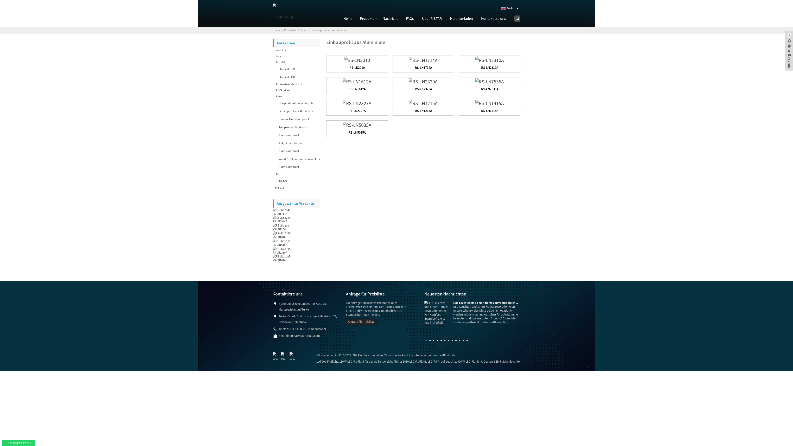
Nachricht (390, 18)
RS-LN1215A (423, 111)
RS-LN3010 (357, 67)
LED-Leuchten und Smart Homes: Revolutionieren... (485, 303)
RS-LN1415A (489, 111)
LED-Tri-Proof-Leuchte (441, 361)
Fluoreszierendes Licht (288, 84)
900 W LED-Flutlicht (469, 361)
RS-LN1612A (357, 89)
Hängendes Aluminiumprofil (296, 103)
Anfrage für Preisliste (361, 322)
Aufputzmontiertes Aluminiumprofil (290, 147)
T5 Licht (279, 188)
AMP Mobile (447, 355)
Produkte (367, 18)
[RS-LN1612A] (357, 81)
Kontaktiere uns (493, 18)
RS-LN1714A (280, 214)
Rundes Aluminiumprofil (294, 119)
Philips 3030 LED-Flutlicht (409, 361)
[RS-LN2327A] (357, 103)
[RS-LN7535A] (489, 81)
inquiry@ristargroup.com (303, 336)
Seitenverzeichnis (426, 355)
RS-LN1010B (280, 260)
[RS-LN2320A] (423, 81)
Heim (347, 18)
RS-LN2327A (357, 111)
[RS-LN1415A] (489, 103)
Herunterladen (461, 18)
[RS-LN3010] (357, 59)
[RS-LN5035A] (357, 124)
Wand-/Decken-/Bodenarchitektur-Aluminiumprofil (297, 163)
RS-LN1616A (280, 245)
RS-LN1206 (279, 229)
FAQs (410, 18)
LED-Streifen (282, 90)
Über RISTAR (432, 18)
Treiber (283, 181)
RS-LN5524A (280, 221)
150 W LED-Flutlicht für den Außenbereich (365, 361)
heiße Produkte (403, 355)
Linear (303, 30)
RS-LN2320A (423, 89)
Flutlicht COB (287, 69)
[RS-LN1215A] (423, 103)
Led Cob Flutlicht (327, 361)
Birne (278, 56)
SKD (277, 174)
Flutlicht (280, 62)
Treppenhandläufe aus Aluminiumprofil (292, 131)
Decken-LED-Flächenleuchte (502, 361)
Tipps (387, 355)
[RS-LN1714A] (423, 59)
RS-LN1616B (280, 237)
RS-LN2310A (280, 252)
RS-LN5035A (357, 132)
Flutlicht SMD (287, 77)
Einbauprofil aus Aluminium (329, 30)
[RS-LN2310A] (489, 59)
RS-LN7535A (489, 89)
